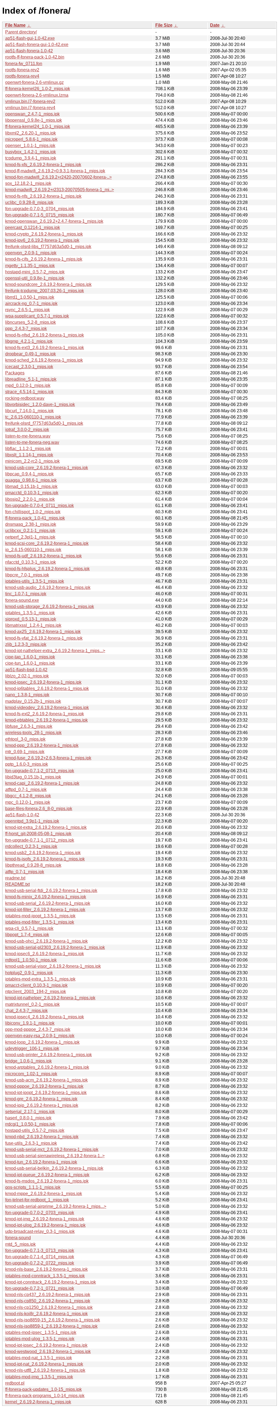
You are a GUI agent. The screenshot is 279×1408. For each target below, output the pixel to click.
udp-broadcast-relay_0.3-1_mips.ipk (40, 1231)
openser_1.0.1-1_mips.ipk (30, 145)
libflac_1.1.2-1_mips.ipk (28, 448)
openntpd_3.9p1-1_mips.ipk (32, 821)
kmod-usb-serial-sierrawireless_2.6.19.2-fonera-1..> (55, 1155)
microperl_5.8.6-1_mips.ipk (31, 139)
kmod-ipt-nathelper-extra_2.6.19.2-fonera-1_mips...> (55, 650)
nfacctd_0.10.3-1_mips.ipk (30, 562)
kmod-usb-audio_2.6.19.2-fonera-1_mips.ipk (47, 587)
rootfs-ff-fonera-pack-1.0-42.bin (34, 57)
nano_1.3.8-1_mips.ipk (27, 694)
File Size (163, 25)
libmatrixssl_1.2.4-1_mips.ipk (33, 625)
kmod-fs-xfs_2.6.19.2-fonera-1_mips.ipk (43, 164)
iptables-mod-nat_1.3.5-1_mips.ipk (38, 1357)
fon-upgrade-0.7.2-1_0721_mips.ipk (39, 1288)
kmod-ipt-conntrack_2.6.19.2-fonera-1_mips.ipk (50, 1282)
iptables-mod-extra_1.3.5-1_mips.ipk (40, 979)
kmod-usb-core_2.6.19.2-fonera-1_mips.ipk (46, 467)
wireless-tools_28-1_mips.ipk (33, 732)
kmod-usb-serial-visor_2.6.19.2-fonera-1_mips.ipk (53, 966)
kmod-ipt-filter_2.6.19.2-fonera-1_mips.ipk (45, 909)
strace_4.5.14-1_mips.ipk (29, 391)
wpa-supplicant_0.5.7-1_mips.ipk (37, 316)
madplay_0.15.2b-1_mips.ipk (33, 701)
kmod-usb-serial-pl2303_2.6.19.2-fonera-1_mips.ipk (55, 947)
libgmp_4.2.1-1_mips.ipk (29, 341)
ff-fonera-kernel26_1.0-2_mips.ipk (37, 88)
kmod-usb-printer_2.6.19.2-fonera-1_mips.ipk (48, 1054)
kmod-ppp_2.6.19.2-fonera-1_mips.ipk (41, 745)
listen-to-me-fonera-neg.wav (32, 442)
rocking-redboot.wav (24, 398)
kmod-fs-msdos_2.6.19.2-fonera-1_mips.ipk (47, 1181)
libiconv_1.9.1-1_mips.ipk (29, 1023)
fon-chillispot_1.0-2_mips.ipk (32, 511)
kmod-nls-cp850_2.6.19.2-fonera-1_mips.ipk (47, 1301)
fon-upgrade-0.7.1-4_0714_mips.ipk (39, 1256)
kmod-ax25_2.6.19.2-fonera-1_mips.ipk (43, 631)
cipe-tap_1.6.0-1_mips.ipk (30, 657)
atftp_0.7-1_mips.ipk (24, 871)
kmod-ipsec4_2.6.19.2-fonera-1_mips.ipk (44, 1017)
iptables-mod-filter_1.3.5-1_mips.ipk (39, 922)
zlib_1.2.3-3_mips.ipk (25, 644)
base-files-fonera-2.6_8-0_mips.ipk (38, 808)
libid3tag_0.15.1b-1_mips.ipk (33, 777)
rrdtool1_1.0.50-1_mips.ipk (31, 960)
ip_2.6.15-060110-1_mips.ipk (33, 549)
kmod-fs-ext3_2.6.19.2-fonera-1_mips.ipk (44, 347)
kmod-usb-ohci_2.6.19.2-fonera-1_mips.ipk (46, 941)
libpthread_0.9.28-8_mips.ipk (33, 865)
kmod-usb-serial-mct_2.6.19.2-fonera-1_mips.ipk (51, 1149)
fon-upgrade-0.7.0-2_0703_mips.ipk (39, 1212)
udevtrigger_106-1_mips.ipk (32, 1048)
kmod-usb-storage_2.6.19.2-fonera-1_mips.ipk (49, 606)
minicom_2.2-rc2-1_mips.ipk (32, 461)
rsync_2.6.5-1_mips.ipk (27, 309)
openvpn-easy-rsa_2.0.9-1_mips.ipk (39, 1035)
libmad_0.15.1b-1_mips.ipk (31, 486)
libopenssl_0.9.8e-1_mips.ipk (33, 120)
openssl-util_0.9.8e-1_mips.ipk (34, 278)
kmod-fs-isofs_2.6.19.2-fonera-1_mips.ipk (45, 859)
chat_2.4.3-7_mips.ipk (26, 1010)
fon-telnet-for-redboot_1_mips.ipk (37, 1200)
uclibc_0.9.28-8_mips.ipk (29, 202)
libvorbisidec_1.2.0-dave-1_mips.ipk (40, 404)
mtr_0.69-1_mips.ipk (24, 751)
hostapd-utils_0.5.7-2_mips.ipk (34, 1130)
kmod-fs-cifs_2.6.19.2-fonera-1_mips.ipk (43, 259)
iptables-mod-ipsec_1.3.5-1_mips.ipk (40, 1332)
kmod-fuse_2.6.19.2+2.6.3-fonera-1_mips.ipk (48, 758)
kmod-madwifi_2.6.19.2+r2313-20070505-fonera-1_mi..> (59, 189)
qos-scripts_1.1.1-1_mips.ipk (32, 1187)
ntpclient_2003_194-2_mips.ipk (35, 991)
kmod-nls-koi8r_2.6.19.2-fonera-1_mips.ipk (46, 1313)
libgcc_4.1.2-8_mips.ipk (28, 795)
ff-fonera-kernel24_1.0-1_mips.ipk (37, 126)
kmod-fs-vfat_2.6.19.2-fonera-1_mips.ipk (44, 638)
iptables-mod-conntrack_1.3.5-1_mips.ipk (45, 1275)
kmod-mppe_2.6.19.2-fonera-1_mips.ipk (43, 1193)
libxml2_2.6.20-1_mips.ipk (30, 133)
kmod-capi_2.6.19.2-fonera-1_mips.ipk (42, 783)
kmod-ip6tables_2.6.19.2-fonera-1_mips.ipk (47, 688)
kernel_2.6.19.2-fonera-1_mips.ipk (38, 1402)
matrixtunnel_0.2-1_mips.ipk (32, 1004)
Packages (15, 373)
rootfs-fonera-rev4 (22, 76)
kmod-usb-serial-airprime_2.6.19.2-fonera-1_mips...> (55, 1206)
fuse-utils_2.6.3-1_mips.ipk (31, 1143)
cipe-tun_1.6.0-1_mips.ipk (30, 663)
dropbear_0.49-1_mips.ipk (30, 354)
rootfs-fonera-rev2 (22, 70)
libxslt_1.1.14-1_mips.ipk (29, 455)
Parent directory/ (21, 32)
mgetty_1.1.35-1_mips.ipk (30, 265)
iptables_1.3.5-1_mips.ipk (30, 612)
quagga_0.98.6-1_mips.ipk (31, 480)
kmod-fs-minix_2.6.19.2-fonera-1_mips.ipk (45, 896)
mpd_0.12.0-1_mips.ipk (27, 385)
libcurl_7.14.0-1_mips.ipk (29, 410)
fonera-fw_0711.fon (23, 63)
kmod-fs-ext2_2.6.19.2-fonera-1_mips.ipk (44, 713)
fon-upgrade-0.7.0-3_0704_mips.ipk (39, 208)
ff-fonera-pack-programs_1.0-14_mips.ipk (44, 1395)
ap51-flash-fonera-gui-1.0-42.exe (36, 44)
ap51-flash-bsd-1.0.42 (26, 669)
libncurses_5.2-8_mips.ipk (30, 322)
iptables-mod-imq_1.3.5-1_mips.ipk (39, 1377)
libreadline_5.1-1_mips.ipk (30, 379)
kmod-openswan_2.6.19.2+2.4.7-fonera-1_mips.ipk (54, 221)
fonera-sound (18, 1237)
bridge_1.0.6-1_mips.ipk (28, 1061)
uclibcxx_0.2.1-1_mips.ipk (30, 530)
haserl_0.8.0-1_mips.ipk (28, 1118)
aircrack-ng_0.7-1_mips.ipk (31, 303)
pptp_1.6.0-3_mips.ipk (26, 764)
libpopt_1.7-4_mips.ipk (27, 934)
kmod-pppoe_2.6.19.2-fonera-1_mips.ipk (44, 1086)
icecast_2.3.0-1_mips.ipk (29, 366)
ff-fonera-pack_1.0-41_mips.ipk (35, 518)
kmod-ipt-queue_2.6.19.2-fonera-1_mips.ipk (47, 1174)
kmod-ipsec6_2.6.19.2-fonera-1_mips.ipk (44, 953)
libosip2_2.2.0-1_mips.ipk (30, 499)
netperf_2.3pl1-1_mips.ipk (30, 537)
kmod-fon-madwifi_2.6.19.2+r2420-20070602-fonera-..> (58, 177)
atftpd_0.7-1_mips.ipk (26, 789)
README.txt (17, 884)
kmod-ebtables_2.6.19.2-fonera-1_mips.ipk (46, 720)
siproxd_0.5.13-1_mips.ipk (30, 619)
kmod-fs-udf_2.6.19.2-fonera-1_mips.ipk (43, 556)
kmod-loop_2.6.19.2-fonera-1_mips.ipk (42, 1042)
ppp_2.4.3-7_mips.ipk (26, 328)
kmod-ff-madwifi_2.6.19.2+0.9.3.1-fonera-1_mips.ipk (55, 171)
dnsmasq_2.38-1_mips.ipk (30, 524)
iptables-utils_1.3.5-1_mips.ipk (34, 581)
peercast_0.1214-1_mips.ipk (32, 227)
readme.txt (15, 878)
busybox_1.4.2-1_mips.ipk (30, 151)
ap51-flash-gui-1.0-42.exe (30, 38)
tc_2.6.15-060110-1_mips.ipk (33, 417)
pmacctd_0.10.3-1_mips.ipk (31, 492)
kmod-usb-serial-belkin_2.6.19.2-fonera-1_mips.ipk (54, 1168)
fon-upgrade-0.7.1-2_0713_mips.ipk (39, 770)
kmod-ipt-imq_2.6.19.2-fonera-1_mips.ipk (44, 1219)
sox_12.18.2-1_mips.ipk (28, 183)
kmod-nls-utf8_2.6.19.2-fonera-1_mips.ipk (45, 1370)
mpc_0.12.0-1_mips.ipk (27, 802)
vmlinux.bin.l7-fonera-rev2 (30, 101)
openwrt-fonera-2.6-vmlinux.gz (34, 82)
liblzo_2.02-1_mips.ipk (27, 676)
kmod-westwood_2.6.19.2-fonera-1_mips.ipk (48, 1351)
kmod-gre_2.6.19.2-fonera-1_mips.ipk (41, 1099)
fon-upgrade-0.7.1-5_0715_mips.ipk (39, 215)
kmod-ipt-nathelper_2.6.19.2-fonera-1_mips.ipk (50, 997)
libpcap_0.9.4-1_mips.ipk (29, 474)
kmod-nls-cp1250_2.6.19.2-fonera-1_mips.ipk (49, 1307)
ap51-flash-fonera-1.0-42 (29, 50)
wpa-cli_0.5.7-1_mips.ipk (29, 928)
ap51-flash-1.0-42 (22, 815)
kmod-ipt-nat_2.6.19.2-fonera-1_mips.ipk (44, 1364)
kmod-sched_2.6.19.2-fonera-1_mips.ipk (44, 360)
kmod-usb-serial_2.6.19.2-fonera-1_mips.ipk (47, 903)
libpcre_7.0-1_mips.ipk (27, 575)
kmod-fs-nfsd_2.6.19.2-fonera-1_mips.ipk (44, 335)
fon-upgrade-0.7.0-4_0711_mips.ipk (39, 505)
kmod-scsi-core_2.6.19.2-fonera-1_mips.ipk (47, 543)
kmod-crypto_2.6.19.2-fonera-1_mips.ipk (44, 234)
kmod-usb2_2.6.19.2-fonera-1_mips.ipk (43, 852)
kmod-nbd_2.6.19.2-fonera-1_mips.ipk (41, 1136)
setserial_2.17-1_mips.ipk (30, 1111)
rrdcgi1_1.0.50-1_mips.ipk (30, 1124)
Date (215, 25)
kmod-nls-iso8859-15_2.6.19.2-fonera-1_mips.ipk (52, 1320)
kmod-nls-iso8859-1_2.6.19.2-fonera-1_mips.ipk (51, 1326)
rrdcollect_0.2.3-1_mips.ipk (31, 846)
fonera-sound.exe (22, 600)
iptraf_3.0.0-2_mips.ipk (27, 429)
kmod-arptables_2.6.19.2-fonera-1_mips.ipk (47, 1067)
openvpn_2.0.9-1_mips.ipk (30, 253)
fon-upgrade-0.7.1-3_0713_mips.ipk (39, 1250)
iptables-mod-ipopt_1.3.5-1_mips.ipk (40, 916)
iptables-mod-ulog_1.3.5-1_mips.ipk (39, 1338)
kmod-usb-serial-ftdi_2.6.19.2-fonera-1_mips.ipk (51, 890)
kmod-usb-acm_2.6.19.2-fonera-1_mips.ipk (46, 1080)
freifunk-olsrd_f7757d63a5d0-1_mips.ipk (44, 423)
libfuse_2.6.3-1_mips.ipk (28, 726)
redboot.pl (15, 1383)
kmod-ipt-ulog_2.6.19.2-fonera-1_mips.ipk (45, 1225)
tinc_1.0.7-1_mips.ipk (25, 593)
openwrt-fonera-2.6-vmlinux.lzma (36, 95)
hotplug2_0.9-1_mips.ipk (29, 972)
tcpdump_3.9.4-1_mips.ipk (30, 158)
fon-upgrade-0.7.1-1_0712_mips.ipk (39, 840)
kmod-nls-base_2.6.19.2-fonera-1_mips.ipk (46, 1269)
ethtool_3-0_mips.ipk (25, 739)
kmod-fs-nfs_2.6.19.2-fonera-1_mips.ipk (43, 196)
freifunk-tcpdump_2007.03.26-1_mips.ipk (44, 290)
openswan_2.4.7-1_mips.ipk (32, 114)
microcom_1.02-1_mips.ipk (31, 1073)
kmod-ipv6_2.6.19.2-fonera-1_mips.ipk (42, 240)
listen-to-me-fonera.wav (27, 436)
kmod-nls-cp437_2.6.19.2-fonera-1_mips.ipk (47, 1294)
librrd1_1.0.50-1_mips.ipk (29, 297)
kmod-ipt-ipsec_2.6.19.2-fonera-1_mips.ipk (46, 1345)
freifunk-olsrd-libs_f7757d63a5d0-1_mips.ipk (48, 246)
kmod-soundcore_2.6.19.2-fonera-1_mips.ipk (48, 284)
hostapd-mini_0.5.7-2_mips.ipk (35, 272)
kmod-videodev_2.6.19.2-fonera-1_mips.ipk (47, 707)
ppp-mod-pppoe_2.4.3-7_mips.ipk (37, 1029)
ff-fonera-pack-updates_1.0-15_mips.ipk (43, 1389)
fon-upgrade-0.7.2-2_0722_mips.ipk (39, 1263)
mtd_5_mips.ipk (20, 1244)
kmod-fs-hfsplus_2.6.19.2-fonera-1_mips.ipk (47, 568)
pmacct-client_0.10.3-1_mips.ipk (36, 985)
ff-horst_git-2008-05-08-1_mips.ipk (38, 833)
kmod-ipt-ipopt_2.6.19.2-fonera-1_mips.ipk (46, 1092)
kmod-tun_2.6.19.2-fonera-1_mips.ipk (41, 1162)
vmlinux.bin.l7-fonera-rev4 (30, 107)
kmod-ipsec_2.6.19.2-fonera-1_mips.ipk (43, 682)
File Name (15, 25)
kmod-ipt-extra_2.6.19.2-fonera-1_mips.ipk (46, 827)
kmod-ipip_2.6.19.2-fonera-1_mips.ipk (41, 1105)
